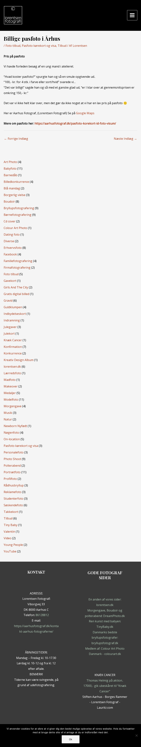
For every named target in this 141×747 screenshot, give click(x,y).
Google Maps (85, 113)
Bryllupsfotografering (19, 208)
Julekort (9, 334)
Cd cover (9, 221)
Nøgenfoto (11, 433)
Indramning (12, 320)
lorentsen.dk (12, 367)
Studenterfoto (13, 499)
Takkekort (11, 512)
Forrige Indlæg (16, 139)
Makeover (11, 386)
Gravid (8, 301)
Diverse (9, 241)
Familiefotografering (18, 261)
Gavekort (10, 281)
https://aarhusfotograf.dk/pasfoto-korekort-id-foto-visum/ (75, 123)
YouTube (10, 551)
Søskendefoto (13, 505)
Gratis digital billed (16, 294)
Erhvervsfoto (13, 248)
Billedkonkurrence (16, 182)
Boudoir (9, 201)
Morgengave (12, 406)
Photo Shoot (12, 459)
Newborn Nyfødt (15, 426)
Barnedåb (10, 175)
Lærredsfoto (12, 373)
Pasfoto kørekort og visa (39, 46)
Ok (70, 739)
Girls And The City (16, 287)
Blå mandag (12, 188)
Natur (8, 419)
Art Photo (10, 162)
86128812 (42, 615)
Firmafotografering (17, 268)
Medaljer (10, 393)
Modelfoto (11, 400)
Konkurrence (13, 353)
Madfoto (10, 380)
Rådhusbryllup (14, 485)
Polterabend (12, 466)
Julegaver (10, 327)
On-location (12, 439)
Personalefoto (14, 452)
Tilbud (62, 46)
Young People (13, 545)
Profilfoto (10, 479)
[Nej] (136, 735)
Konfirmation (13, 347)
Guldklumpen (13, 307)
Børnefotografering (17, 215)
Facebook (10, 254)
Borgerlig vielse (14, 195)
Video (7, 538)
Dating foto (12, 234)
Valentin (9, 532)
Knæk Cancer (13, 340)
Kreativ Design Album (18, 360)
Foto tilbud (13, 46)
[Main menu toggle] (132, 15)
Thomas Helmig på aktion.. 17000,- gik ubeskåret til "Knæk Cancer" (104, 685)
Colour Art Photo (15, 228)
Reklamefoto (12, 492)
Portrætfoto (12, 472)
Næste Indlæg (125, 139)
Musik (8, 413)
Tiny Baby (10, 525)
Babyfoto (10, 168)
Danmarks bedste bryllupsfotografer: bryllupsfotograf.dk (104, 637)
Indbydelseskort (15, 314)
